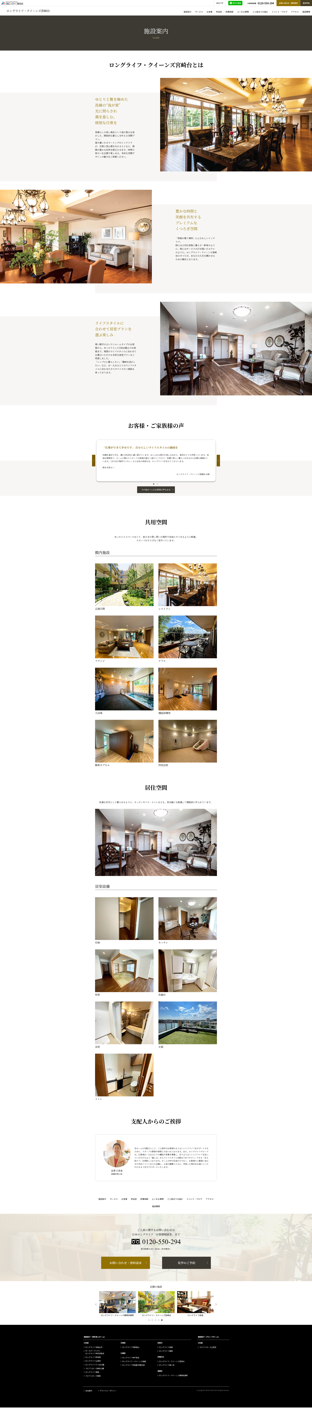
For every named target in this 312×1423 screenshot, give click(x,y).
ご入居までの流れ (260, 11)
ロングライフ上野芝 (93, 1361)
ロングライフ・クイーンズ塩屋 (134, 1361)
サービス (199, 11)
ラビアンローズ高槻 (93, 1376)
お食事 (209, 11)
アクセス (295, 11)
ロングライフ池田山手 (93, 1347)
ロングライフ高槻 (92, 1372)
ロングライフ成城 (166, 1347)
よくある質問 (243, 11)
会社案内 (88, 1390)
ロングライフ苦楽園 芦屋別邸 (133, 1365)
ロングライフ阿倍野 (93, 1357)
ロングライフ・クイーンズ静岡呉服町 (173, 1375)
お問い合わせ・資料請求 (288, 3)
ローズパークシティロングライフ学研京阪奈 (94, 1352)
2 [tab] (158, 484)
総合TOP (219, 3)
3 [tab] (156, 1320)
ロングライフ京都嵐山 (130, 1347)
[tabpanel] (156, 460)
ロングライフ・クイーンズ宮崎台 (172, 1361)
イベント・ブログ (279, 11)
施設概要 (306, 11)
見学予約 (306, 3)
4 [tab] (159, 1320)
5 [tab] (162, 1320)
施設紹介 (187, 11)
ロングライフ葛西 (166, 1351)
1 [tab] (154, 484)
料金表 (219, 11)
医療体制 (229, 11)
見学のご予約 (186, 1263)
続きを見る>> (108, 467)
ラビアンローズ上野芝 (208, 1347)
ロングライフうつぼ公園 (94, 1364)
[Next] (218, 460)
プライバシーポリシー (108, 1390)
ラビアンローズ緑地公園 (94, 1368)
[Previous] (93, 460)
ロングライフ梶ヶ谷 (166, 1365)
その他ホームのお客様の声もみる (156, 490)
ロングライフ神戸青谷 (130, 1357)
